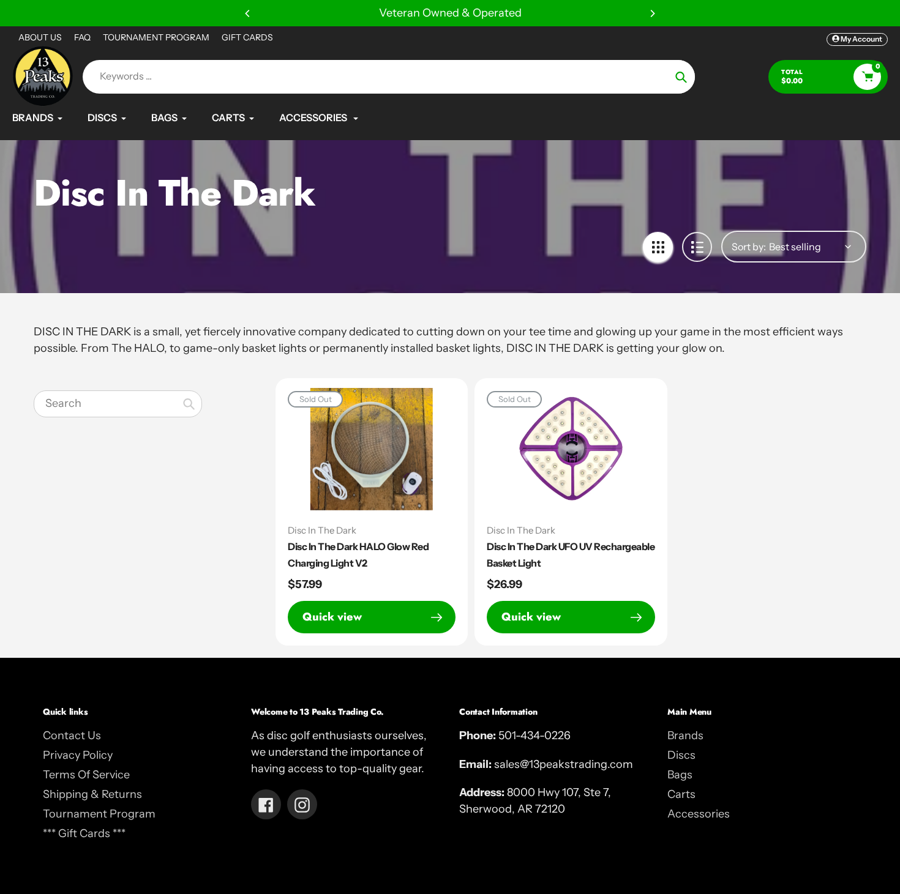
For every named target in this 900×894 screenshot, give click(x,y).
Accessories (698, 814)
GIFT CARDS (247, 37)
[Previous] (248, 13)
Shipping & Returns (92, 794)
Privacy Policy (78, 755)
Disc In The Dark (322, 530)
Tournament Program (99, 814)
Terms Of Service (86, 774)
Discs (681, 755)
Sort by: (749, 246)
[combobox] (118, 403)
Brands (685, 735)
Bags (679, 774)
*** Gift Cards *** (84, 833)
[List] (697, 247)
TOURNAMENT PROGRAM (156, 37)
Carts (681, 794)
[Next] (652, 13)
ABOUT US (40, 37)
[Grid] (658, 247)
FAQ (82, 37)
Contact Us (72, 735)
